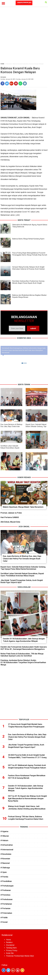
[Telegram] (25, 83)
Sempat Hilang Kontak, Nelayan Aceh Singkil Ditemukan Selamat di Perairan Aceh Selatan (28, 268)
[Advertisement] (24, 36)
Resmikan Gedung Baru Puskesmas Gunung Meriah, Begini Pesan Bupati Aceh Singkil (28, 282)
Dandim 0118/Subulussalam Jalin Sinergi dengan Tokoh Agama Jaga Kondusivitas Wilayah (24, 639)
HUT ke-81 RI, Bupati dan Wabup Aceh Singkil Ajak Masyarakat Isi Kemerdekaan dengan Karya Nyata (27, 798)
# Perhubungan (7, 886)
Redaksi (9, 942)
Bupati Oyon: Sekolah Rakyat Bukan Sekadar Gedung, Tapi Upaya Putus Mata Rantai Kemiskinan (36, 427)
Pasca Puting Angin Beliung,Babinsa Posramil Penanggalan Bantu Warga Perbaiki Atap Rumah (29, 254)
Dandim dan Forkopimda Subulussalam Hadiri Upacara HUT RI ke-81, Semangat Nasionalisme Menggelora (24, 648)
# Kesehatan (6, 854)
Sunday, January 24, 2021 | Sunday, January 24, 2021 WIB (17, 79)
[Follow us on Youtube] (18, 970)
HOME (2, 64)
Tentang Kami (11, 948)
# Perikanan (6, 890)
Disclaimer (10, 945)
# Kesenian (5, 858)
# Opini (4, 872)
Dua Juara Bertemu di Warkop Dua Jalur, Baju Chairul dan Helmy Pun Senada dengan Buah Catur (11, 427)
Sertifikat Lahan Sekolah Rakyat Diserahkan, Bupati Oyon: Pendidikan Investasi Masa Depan (10, 449)
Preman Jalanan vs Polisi (11, 513)
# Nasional (5, 863)
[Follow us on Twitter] (8, 970)
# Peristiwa (5, 895)
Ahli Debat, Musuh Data (10, 522)
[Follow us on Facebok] (4, 970)
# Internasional (7, 849)
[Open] (46, 2)
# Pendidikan (6, 881)
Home (8, 940)
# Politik (4, 917)
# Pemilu (4, 877)
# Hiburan (5, 836)
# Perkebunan (7, 899)
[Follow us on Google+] (13, 970)
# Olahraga (5, 867)
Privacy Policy (11, 950)
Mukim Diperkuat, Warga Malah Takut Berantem (23, 507)
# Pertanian (5, 908)
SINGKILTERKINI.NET (9, 118)
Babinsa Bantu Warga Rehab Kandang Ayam (28, 239)
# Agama (4, 831)
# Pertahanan (6, 904)
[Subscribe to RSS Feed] (22, 970)
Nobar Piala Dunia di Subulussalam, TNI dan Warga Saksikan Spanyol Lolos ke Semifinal (22, 654)
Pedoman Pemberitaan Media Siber (20, 956)
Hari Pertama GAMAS (10, 517)
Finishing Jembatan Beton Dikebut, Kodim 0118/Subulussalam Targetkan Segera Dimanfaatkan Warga (23, 662)
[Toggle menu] (3, 3)
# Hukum (4, 840)
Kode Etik (10, 953)
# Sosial (4, 922)
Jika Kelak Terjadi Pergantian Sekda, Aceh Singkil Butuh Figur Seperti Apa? (22, 581)
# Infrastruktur (7, 845)
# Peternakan (6, 913)
